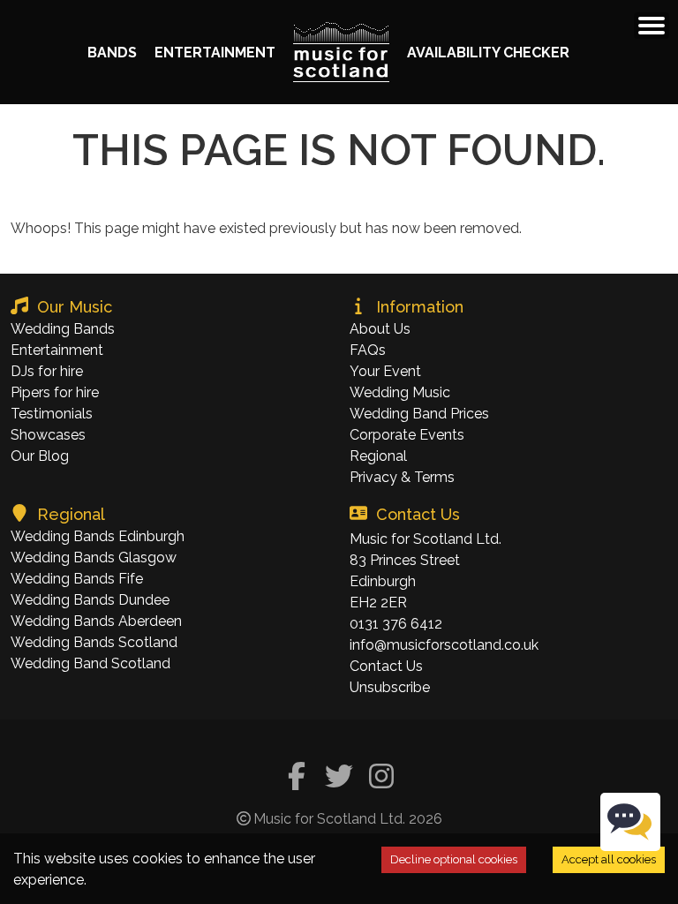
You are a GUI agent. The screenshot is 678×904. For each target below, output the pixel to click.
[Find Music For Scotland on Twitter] (339, 778)
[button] (651, 25)
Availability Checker (488, 52)
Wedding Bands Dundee (90, 599)
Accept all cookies (608, 859)
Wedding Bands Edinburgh (98, 536)
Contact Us (386, 666)
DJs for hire (47, 371)
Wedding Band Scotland (90, 663)
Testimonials (52, 413)
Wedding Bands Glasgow (94, 557)
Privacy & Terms (402, 477)
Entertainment (214, 52)
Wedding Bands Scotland (94, 642)
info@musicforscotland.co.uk (444, 645)
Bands (112, 52)
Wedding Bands (63, 328)
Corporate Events (407, 434)
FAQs (368, 350)
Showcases (48, 434)
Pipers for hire (55, 392)
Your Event (385, 371)
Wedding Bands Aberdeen (96, 621)
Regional (378, 456)
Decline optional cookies (453, 859)
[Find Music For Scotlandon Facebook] (296, 778)
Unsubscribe (390, 687)
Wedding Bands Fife (77, 578)
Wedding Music (400, 392)
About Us (380, 328)
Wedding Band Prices (419, 413)
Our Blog (40, 456)
